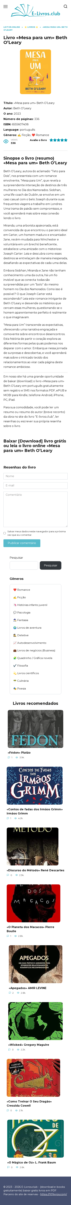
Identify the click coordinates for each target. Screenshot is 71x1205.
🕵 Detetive (21, 635)
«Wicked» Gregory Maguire (28, 1044)
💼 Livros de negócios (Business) (34, 650)
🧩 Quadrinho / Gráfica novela (32, 658)
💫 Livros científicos (26, 673)
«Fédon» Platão (19, 752)
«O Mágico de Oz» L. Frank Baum (31, 1162)
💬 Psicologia (21, 612)
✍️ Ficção (19, 597)
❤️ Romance (21, 589)
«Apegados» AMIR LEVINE (27, 988)
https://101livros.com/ (53, 1194)
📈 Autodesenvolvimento (29, 642)
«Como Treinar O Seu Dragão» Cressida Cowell (29, 1103)
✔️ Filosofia (20, 665)
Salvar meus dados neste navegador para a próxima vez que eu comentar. (36, 533)
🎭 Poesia (19, 688)
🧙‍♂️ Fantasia (20, 620)
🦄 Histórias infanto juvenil (30, 605)
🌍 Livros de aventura (27, 627)
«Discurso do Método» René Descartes (35, 870)
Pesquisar (16, 557)
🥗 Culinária (21, 680)
